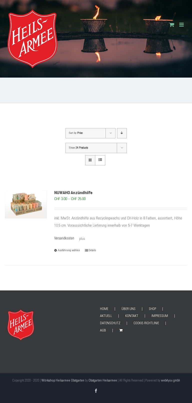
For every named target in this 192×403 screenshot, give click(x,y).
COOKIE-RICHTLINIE (146, 323)
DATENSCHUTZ (110, 323)
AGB (103, 330)
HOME (104, 309)
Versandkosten (64, 238)
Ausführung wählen (69, 250)
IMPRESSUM (160, 316)
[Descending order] (122, 133)
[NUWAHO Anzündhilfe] (26, 204)
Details (92, 250)
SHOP (152, 309)
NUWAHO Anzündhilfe (73, 193)
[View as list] (100, 160)
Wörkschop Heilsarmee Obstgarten (63, 380)
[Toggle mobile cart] (171, 24)
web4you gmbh (170, 380)
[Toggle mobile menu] (181, 24)
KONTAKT (131, 316)
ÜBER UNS (129, 309)
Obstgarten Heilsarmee (102, 380)
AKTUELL (106, 316)
